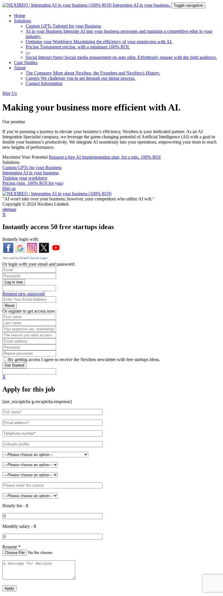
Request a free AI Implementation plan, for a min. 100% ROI (105, 157)
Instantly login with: (20, 239)
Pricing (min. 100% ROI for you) (32, 183)
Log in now (14, 282)
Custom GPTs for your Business (32, 167)
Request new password (23, 293)
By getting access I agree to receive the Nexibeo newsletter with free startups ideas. (84, 359)
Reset (10, 305)
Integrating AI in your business (30, 172)
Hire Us (9, 93)
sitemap (9, 209)
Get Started (14, 365)
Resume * (11, 546)
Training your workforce (24, 177)
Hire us (9, 188)
